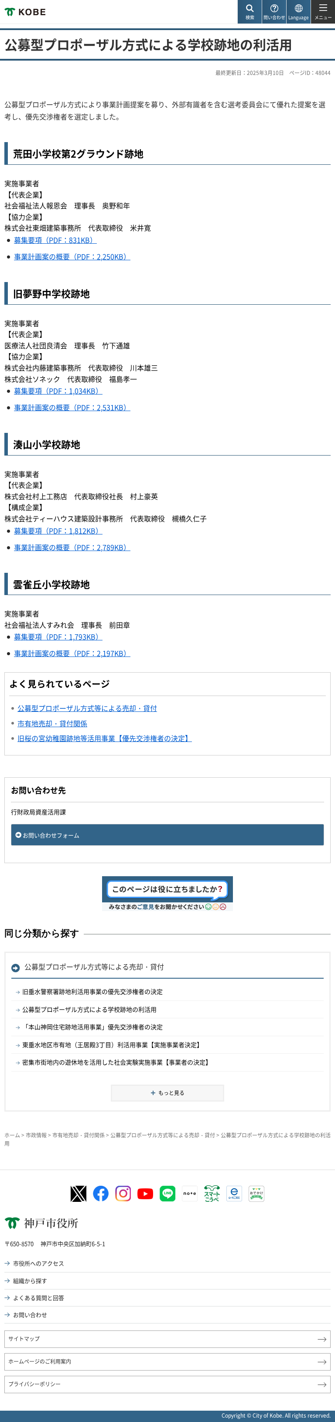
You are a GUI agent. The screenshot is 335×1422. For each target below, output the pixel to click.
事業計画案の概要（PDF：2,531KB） (72, 407)
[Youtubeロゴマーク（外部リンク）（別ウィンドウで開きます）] (145, 1193)
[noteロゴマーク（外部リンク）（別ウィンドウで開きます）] (190, 1193)
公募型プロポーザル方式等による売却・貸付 (94, 966)
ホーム (12, 1135)
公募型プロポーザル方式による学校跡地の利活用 (89, 1009)
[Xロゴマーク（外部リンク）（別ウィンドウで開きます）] (78, 1194)
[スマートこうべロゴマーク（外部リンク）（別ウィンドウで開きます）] (212, 1193)
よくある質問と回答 (38, 1297)
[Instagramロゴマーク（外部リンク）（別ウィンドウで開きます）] (123, 1193)
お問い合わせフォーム (51, 835)
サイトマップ (24, 1339)
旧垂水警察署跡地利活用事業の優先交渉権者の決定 (92, 991)
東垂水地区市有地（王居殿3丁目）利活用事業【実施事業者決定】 (112, 1044)
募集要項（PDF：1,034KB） (58, 390)
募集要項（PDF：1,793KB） (58, 636)
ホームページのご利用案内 (39, 1361)
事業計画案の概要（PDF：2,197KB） (72, 653)
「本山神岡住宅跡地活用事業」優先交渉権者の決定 (92, 1026)
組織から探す (30, 1280)
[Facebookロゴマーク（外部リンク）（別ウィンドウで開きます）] (101, 1193)
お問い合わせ (30, 1314)
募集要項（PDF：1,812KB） (58, 530)
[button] (249, 12)
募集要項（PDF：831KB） (55, 240)
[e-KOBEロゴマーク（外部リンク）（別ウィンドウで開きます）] (234, 1193)
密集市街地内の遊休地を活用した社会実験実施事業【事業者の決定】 (117, 1062)
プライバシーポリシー (34, 1384)
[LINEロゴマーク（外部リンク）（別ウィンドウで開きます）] (167, 1193)
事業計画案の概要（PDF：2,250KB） (72, 256)
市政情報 (36, 1135)
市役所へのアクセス (38, 1263)
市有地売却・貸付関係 (78, 1135)
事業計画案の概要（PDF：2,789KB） (72, 547)
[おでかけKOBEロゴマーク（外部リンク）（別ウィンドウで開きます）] (256, 1194)
